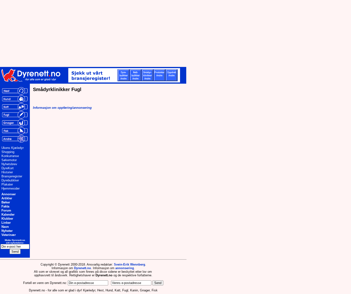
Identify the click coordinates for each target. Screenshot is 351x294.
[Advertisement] (117, 33)
